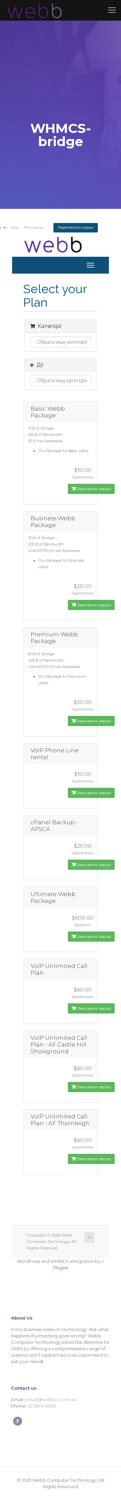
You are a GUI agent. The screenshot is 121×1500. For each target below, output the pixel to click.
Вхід (15, 227)
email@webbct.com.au (50, 1399)
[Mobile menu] (112, 10)
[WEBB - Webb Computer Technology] (34, 10)
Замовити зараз (93, 488)
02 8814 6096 (42, 1406)
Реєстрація (33, 227)
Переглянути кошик (75, 227)
